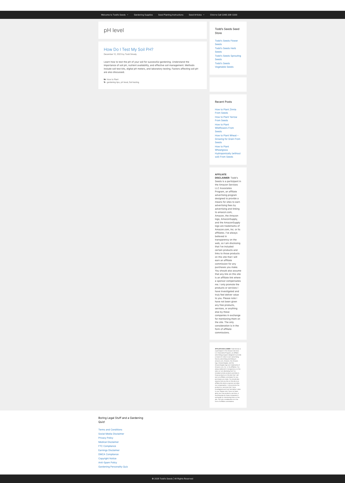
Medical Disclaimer (108, 442)
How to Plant (112, 79)
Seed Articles (195, 14)
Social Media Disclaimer (111, 433)
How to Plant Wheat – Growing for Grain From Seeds (227, 139)
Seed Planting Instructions (170, 14)
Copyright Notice (107, 458)
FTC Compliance (107, 446)
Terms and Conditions (110, 429)
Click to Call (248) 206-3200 (223, 14)
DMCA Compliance (108, 454)
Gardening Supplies (143, 14)
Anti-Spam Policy (107, 462)
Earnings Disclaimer (109, 450)
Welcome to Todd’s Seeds (113, 14)
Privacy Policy (105, 437)
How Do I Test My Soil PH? (128, 49)
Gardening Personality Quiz (113, 466)
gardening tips (113, 82)
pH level (124, 82)
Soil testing (134, 82)
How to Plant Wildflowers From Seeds (224, 128)
